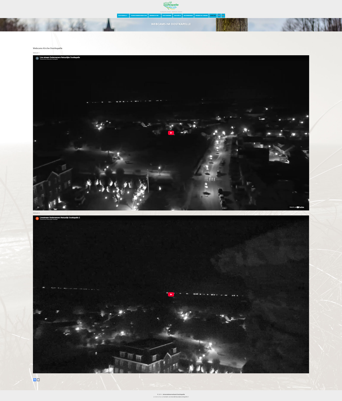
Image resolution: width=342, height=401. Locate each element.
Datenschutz (158, 397)
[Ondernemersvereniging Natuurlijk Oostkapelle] (171, 10)
